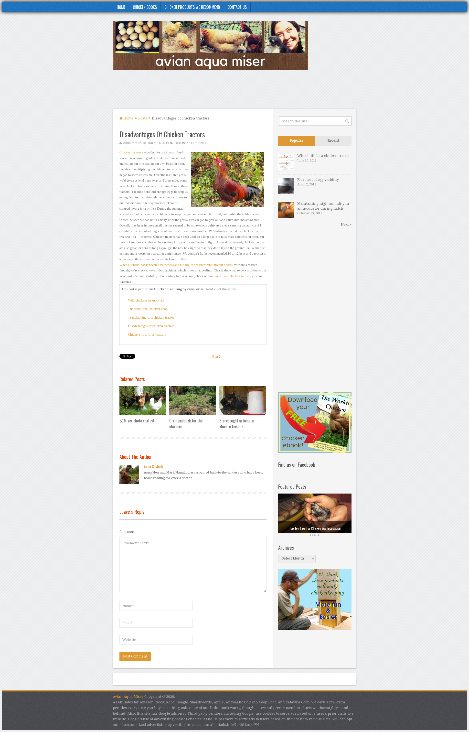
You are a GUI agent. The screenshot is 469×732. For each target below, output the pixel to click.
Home (121, 7)
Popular (296, 140)
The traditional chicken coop (148, 309)
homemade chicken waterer (232, 276)
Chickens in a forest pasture (147, 334)
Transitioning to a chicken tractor (151, 317)
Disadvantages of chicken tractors (151, 326)
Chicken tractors (130, 152)
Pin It (217, 356)
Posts (142, 118)
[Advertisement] (267, 92)
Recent (333, 140)
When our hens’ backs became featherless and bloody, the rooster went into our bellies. (176, 265)
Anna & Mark (132, 143)
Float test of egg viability (318, 180)
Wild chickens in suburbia (146, 300)
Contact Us (237, 7)
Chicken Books (145, 7)
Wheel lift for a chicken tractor (323, 156)
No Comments (196, 143)
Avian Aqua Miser (128, 697)
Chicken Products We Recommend (192, 7)
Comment (127, 532)
